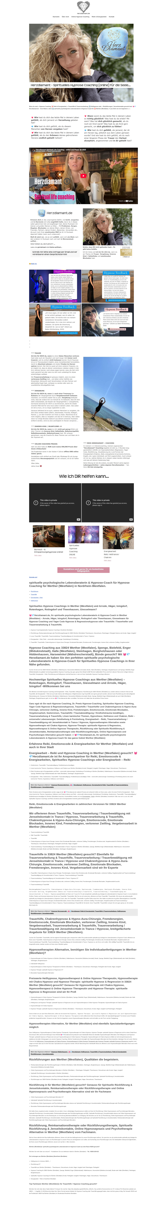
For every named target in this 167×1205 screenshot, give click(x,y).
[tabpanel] (83, 464)
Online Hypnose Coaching (80, 16)
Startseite (56, 16)
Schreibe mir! (33, 577)
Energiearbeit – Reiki (37, 597)
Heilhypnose (34, 600)
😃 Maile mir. (33, 263)
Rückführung (34, 591)
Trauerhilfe (34, 594)
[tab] (84, 341)
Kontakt (111, 16)
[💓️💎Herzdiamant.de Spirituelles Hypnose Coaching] (83, 7)
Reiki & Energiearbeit (99, 16)
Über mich (65, 16)
